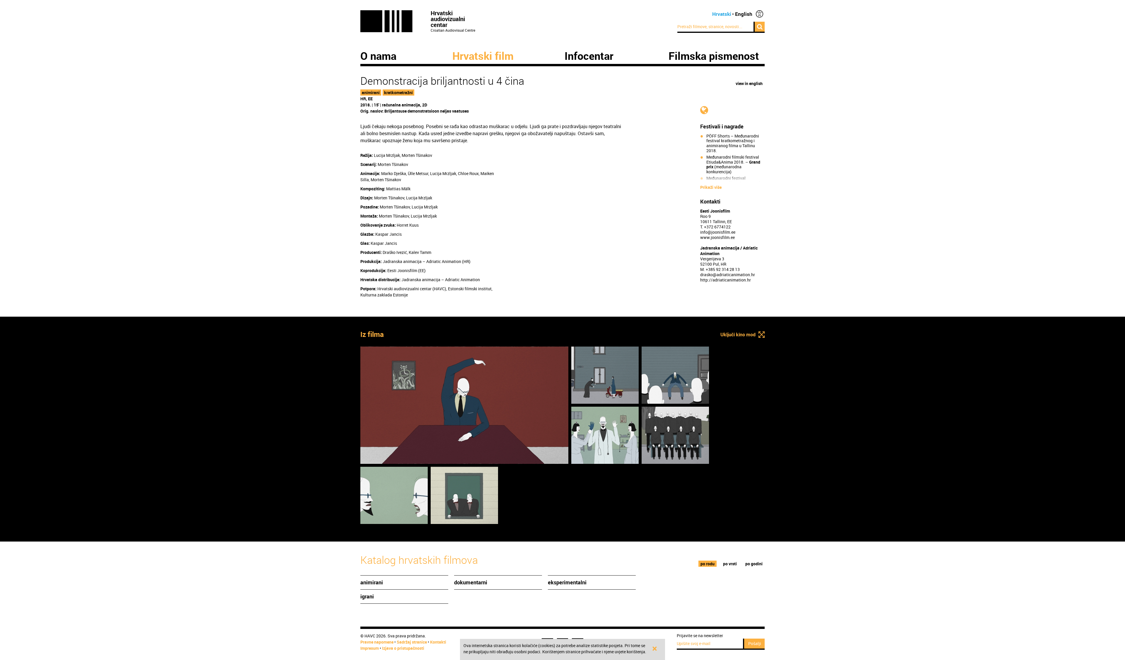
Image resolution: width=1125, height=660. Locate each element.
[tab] (707, 564)
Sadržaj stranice (412, 642)
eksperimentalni (567, 582)
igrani (367, 596)
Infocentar (589, 55)
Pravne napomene (376, 642)
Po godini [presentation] (754, 563)
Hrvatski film (483, 55)
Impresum (369, 648)
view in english (749, 83)
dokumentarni (470, 582)
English (743, 14)
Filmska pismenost (714, 55)
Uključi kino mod (738, 334)
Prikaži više (711, 187)
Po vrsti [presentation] (730, 563)
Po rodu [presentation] (707, 563)
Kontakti (438, 642)
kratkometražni (398, 92)
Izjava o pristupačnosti (403, 648)
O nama (378, 55)
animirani (371, 92)
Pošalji (754, 643)
